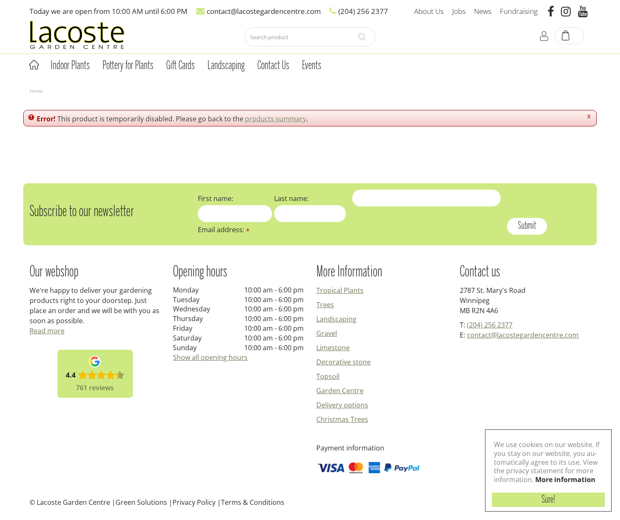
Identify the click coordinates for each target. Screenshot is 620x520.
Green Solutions (141, 502)
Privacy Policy (194, 502)
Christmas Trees (342, 419)
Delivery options (342, 405)
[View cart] (570, 36)
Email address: (224, 229)
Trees (325, 304)
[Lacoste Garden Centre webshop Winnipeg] (77, 34)
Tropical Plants (340, 290)
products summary (275, 118)
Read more (47, 330)
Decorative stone (343, 362)
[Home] (33, 65)
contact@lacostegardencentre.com (523, 335)
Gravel (326, 333)
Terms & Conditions (252, 502)
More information (565, 479)
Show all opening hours (210, 357)
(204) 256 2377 (489, 325)
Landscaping (336, 319)
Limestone (333, 347)
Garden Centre (340, 390)
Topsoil (328, 376)
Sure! (548, 500)
